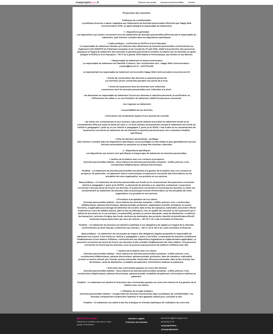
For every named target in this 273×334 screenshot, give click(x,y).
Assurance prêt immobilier (172, 2)
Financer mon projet (147, 2)
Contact (191, 2)
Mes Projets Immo (87, 318)
